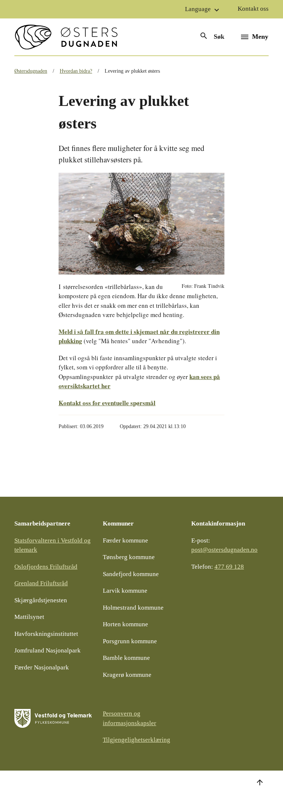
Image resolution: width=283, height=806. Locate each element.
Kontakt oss (253, 8)
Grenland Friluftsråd (41, 583)
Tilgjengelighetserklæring (136, 739)
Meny (260, 36)
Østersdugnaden (30, 71)
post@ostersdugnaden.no (224, 549)
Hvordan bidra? (76, 71)
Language (203, 10)
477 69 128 (229, 566)
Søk (211, 35)
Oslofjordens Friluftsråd (45, 566)
